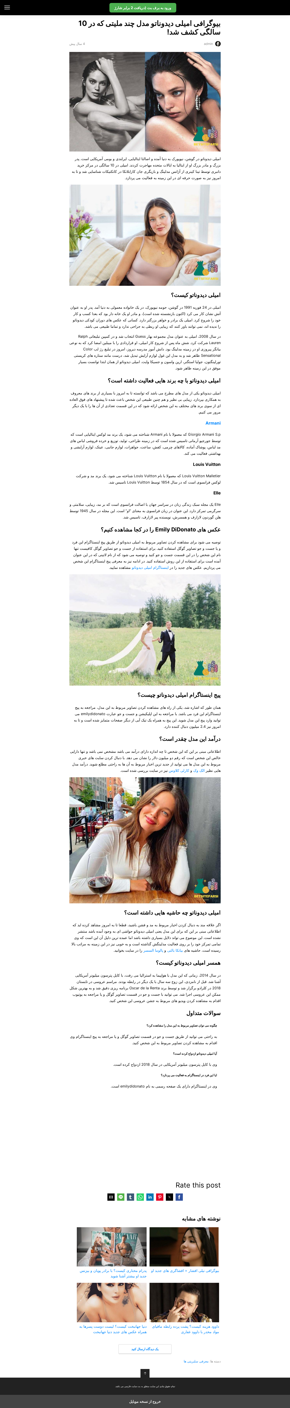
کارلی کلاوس (179, 770)
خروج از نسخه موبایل (145, 1401)
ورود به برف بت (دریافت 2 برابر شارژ (142, 7)
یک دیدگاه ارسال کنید (145, 1349)
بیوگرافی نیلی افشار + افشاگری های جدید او (185, 1270)
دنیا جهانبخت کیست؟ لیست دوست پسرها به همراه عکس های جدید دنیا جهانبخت (112, 1329)
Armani (213, 423)
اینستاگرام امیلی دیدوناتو (150, 567)
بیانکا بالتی (175, 950)
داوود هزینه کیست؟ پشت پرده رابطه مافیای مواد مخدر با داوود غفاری (185, 1329)
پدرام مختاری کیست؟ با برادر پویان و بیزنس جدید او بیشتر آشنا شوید (113, 1273)
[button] (179, 1197)
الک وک (199, 770)
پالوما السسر (153, 950)
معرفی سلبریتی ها (196, 1361)
